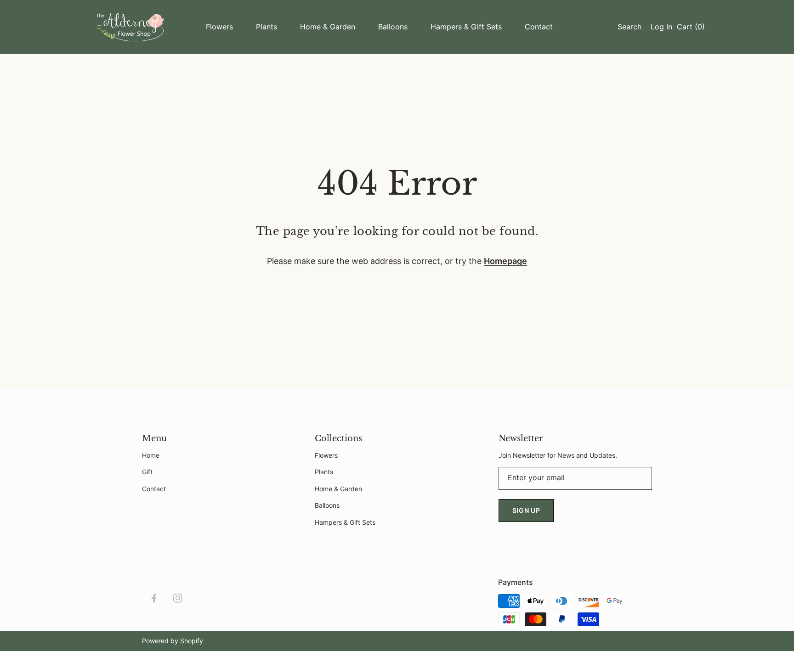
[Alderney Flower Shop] (130, 27)
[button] (627, 27)
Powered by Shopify (172, 641)
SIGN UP (526, 510)
